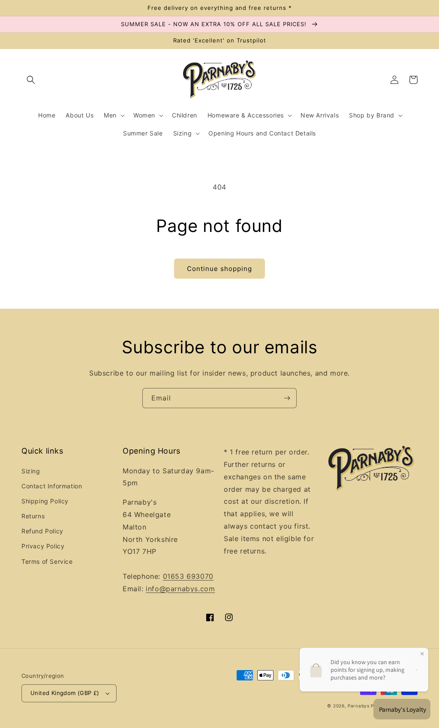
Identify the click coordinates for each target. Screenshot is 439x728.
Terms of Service (47, 561)
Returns (33, 516)
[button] (30, 79)
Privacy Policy (42, 546)
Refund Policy (42, 531)
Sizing (30, 471)
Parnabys (359, 705)
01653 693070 (188, 576)
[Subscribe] (286, 398)
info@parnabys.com (180, 588)
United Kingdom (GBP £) (64, 692)
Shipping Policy (45, 501)
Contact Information (51, 486)
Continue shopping (219, 269)
